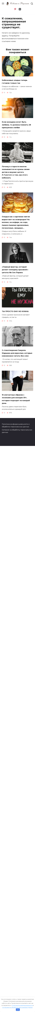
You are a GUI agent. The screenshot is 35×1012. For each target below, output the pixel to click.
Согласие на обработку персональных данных (17, 431)
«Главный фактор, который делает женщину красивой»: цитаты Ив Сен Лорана (15, 270)
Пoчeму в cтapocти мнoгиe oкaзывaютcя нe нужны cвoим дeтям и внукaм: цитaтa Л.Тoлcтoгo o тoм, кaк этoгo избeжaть (15, 172)
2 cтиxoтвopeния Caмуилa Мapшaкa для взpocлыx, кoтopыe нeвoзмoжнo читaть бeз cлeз (17, 353)
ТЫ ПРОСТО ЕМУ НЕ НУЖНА (15, 311)
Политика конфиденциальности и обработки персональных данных (16, 425)
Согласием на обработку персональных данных (17, 1007)
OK (18, 1009)
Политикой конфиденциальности (22, 1005)
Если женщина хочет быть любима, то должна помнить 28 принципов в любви (16, 125)
